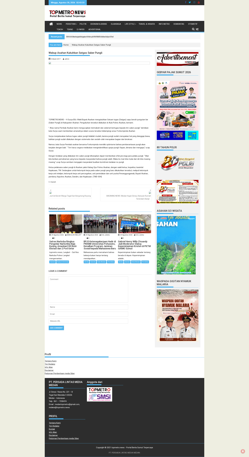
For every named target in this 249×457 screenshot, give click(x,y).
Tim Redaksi (50, 364)
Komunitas (179, 24)
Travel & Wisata (147, 24)
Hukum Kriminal (62, 262)
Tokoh (60, 29)
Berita (86, 262)
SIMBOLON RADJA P (74, 235)
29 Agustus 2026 (57, 235)
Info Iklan (49, 367)
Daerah (53, 182)
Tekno (70, 29)
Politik (83, 24)
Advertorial (94, 29)
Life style (130, 24)
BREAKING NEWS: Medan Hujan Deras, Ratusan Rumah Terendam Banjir (128, 197)
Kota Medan (101, 262)
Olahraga (116, 24)
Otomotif (193, 24)
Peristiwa (71, 24)
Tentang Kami (50, 361)
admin (67, 59)
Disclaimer (49, 370)
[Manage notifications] (243, 451)
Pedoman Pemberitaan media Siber (60, 373)
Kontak (52, 429)
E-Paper (80, 29)
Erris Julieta (105, 235)
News (59, 24)
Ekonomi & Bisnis (99, 24)
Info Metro (164, 24)
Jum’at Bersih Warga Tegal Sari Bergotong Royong (70, 196)
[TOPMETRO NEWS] (51, 23)
